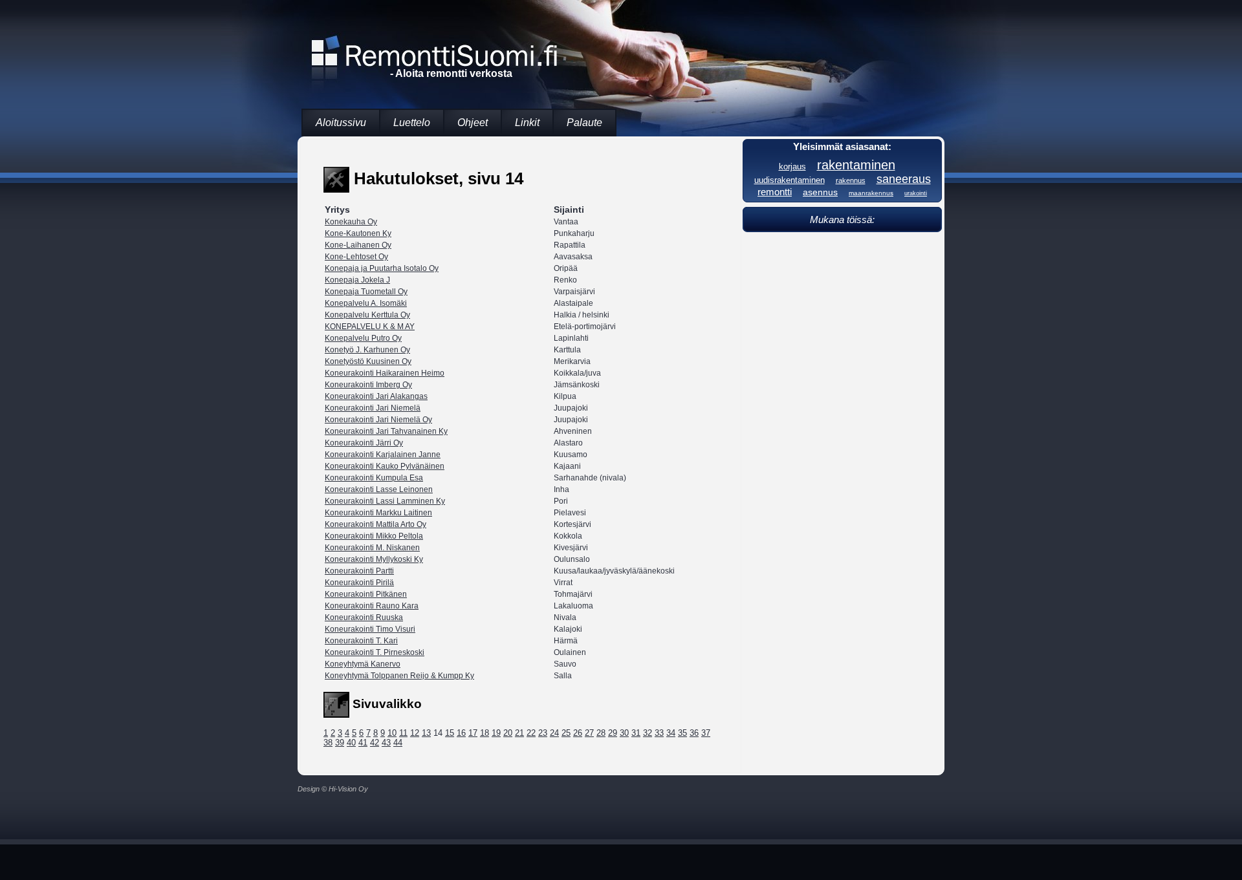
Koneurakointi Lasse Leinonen (379, 489)
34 (670, 733)
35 (682, 733)
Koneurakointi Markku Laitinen (378, 512)
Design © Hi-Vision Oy (333, 789)
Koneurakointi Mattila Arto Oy (375, 524)
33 (659, 733)
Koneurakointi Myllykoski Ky (374, 559)
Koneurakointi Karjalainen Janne (383, 454)
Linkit (527, 122)
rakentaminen (856, 165)
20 (507, 733)
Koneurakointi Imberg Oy (368, 384)
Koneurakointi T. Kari (361, 640)
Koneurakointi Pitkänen (366, 594)
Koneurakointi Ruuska (364, 617)
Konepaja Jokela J (357, 279)
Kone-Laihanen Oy (358, 245)
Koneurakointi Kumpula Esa (374, 477)
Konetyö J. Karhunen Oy (367, 349)
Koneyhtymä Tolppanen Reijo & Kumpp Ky (399, 675)
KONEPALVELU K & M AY (370, 326)
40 (351, 742)
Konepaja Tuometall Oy (366, 291)
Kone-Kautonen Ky (358, 233)
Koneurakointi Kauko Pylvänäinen (384, 466)
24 (554, 733)
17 (472, 733)
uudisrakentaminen (789, 180)
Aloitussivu (341, 122)
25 (566, 733)
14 (437, 733)
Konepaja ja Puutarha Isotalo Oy (382, 268)
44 (397, 742)
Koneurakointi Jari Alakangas (376, 396)
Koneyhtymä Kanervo (362, 664)
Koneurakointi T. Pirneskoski (374, 652)
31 (635, 733)
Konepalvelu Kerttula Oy (367, 314)
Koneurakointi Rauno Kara (372, 605)
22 (531, 733)
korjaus (792, 166)
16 (461, 733)
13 (426, 733)
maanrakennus (871, 193)
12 (414, 733)
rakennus (851, 180)
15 (449, 733)
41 (362, 742)
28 (600, 733)
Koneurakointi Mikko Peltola (374, 536)
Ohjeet (472, 122)
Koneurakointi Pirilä (359, 582)
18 (484, 733)
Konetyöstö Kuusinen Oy (368, 361)
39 (339, 742)
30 (624, 733)
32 (647, 733)
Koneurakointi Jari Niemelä (372, 408)
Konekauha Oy (351, 221)
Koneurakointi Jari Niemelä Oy (378, 419)
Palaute (584, 122)
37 (705, 733)
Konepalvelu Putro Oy (363, 338)
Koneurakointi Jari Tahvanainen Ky (386, 431)
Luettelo (411, 122)
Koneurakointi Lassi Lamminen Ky (385, 501)
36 (694, 733)
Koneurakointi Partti (359, 570)
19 (496, 733)
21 (519, 733)
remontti (774, 191)
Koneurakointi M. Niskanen (372, 547)
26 (577, 733)
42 (374, 742)
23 (542, 733)
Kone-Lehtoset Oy (356, 256)
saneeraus (904, 179)
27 (589, 733)
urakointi (915, 193)
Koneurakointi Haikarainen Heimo (384, 373)
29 (612, 733)
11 (403, 733)
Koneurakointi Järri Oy (364, 442)
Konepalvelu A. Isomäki (366, 303)
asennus (820, 192)
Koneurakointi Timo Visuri (370, 629)
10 (392, 733)
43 (386, 742)
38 (327, 742)
